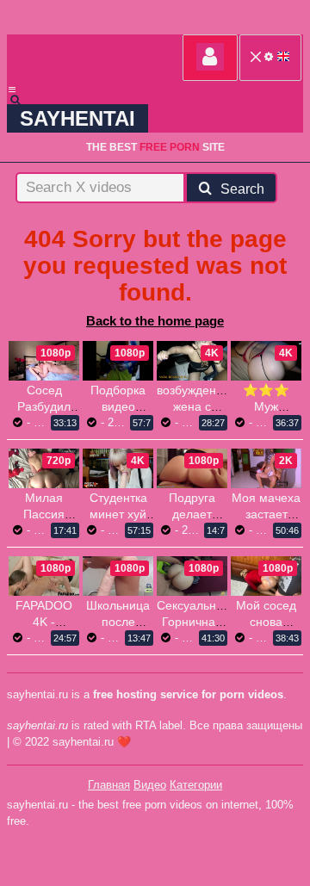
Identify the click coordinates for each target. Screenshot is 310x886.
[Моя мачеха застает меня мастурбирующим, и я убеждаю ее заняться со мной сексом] (266, 468)
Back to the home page (155, 320)
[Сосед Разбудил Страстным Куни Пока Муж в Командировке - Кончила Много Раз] (44, 361)
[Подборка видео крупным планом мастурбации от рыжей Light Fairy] (118, 361)
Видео (149, 784)
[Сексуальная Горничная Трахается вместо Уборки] (192, 576)
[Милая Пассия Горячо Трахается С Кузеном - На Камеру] (44, 468)
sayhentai (77, 118)
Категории (196, 784)
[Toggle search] (23, 100)
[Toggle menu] (12, 89)
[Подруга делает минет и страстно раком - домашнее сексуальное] (192, 468)
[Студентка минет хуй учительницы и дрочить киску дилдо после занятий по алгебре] (118, 468)
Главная (109, 784)
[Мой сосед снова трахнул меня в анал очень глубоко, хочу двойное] (266, 576)
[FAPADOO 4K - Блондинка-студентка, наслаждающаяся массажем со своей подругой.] (44, 576)
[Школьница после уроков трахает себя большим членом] (118, 576)
